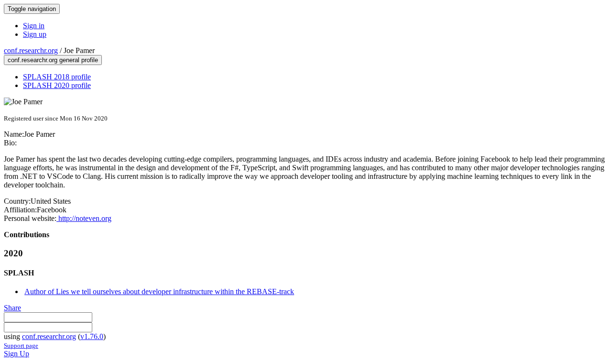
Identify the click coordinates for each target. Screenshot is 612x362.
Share (12, 308)
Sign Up (16, 354)
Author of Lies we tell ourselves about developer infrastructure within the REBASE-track (159, 291)
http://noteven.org (83, 218)
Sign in (33, 26)
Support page (21, 345)
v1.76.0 (91, 336)
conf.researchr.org (31, 50)
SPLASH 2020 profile (57, 85)
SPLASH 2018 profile (57, 77)
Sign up (34, 34)
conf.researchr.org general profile (53, 60)
